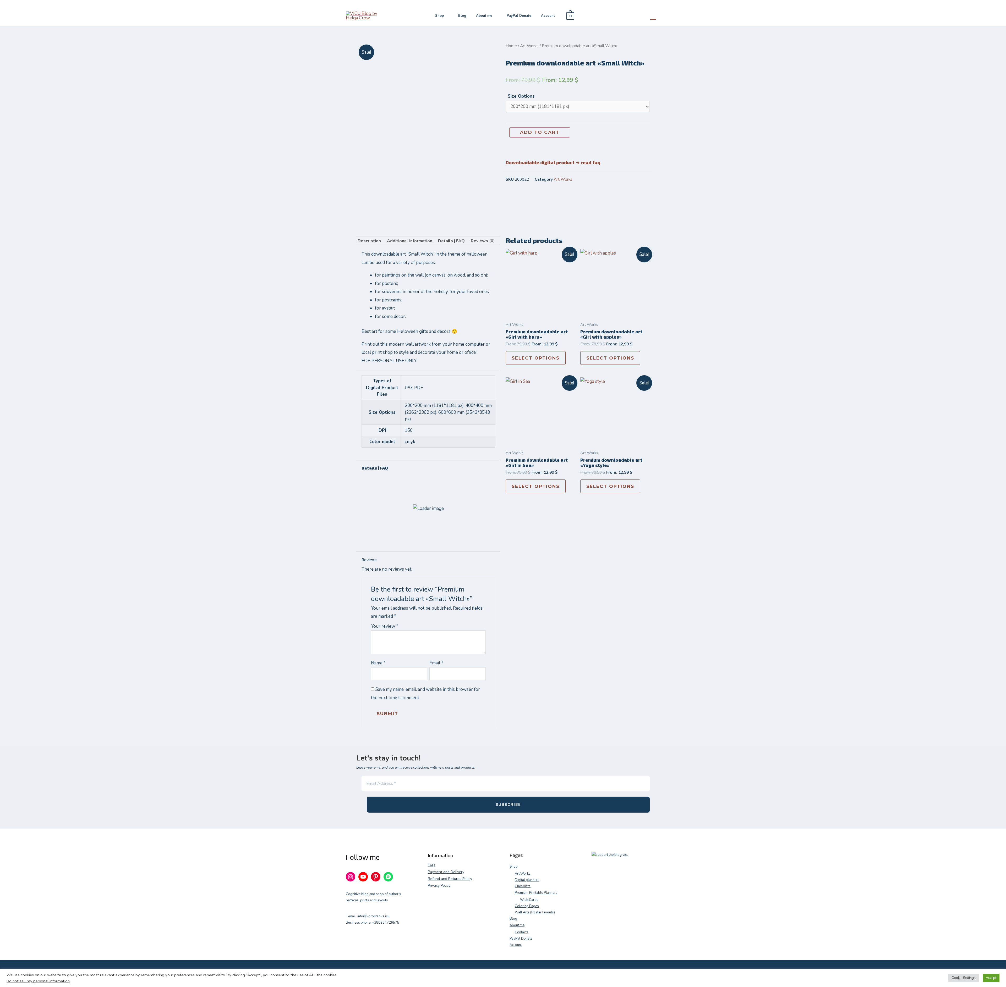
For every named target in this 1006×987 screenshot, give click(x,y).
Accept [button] (991, 977)
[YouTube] (363, 876)
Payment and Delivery (446, 871)
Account (548, 15)
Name (378, 663)
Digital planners (527, 880)
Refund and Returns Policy (450, 878)
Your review (384, 626)
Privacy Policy (439, 885)
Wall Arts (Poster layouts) (535, 912)
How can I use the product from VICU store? (424, 499)
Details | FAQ (451, 241)
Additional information (409, 241)
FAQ (431, 865)
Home (511, 46)
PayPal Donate (519, 15)
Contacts (521, 932)
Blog (462, 15)
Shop (439, 15)
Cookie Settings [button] (964, 977)
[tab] (369, 241)
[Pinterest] (375, 876)
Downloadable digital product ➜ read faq (553, 162)
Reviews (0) (483, 241)
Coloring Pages (527, 906)
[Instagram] (350, 876)
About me (484, 15)
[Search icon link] (653, 15)
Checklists (523, 886)
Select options (536, 358)
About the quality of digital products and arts (427, 536)
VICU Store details (393, 481)
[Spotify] (388, 876)
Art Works (529, 46)
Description (369, 241)
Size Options (521, 96)
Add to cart (539, 132)
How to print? (387, 518)
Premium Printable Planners (536, 892)
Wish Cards (529, 899)
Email (436, 663)
